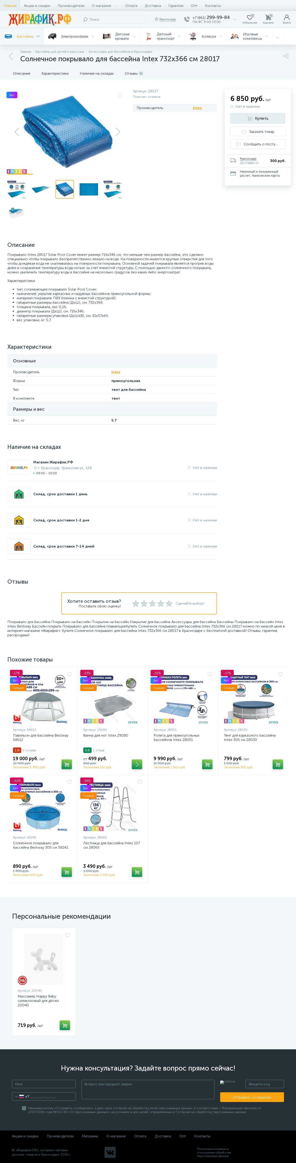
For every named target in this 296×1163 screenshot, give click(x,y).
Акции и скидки (37, 5)
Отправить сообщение (252, 1097)
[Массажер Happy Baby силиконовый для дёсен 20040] (44, 959)
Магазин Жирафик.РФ (53, 462)
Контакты (213, 5)
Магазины (90, 1136)
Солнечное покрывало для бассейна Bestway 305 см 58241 (40, 845)
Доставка (153, 5)
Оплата (131, 5)
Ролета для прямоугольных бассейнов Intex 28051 (177, 737)
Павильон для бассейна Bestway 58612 (40, 737)
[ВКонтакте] (110, 1152)
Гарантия (175, 5)
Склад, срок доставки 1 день (60, 494)
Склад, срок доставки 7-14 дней (63, 546)
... (278, 36)
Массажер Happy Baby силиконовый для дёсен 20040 (38, 1000)
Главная (10, 5)
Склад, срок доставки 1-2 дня (61, 520)
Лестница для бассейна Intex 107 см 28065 (111, 845)
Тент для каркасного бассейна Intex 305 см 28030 (250, 737)
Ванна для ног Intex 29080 (105, 735)
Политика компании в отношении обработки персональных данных (214, 1152)
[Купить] (67, 764)
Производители (71, 5)
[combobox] (20, 1096)
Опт (194, 5)
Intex (197, 108)
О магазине (101, 5)
